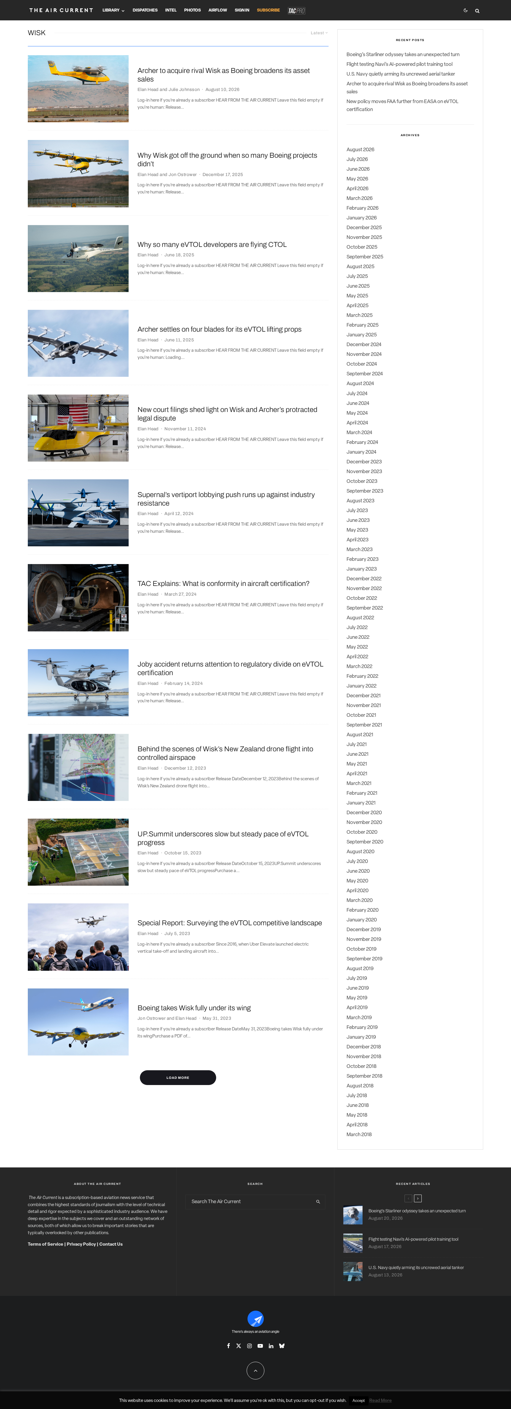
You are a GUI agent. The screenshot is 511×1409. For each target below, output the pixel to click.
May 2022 (357, 647)
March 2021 (359, 783)
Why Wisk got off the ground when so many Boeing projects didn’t (227, 160)
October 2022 (362, 598)
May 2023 (357, 530)
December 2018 (364, 1047)
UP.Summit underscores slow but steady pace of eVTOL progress (223, 838)
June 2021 (357, 754)
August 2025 (360, 266)
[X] (238, 1345)
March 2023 (360, 549)
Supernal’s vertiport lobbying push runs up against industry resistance (226, 499)
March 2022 (359, 666)
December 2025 (364, 227)
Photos (192, 10)
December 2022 (364, 578)
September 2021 (364, 725)
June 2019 (358, 988)
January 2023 (362, 569)
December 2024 (364, 344)
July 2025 (357, 276)
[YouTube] (260, 1345)
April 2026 (357, 188)
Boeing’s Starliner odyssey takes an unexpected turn (403, 54)
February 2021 (362, 793)
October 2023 (362, 481)
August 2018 (360, 1086)
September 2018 (364, 1076)
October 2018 (361, 1066)
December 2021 (364, 695)
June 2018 (358, 1105)
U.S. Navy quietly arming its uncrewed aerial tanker (401, 74)
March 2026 (360, 198)
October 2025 (362, 247)
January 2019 (361, 1037)
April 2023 (357, 540)
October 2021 (361, 715)
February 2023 (363, 559)
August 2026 (360, 149)
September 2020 (365, 842)
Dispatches (145, 10)
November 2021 (364, 705)
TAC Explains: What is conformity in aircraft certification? (224, 583)
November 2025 (364, 237)
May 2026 (357, 179)
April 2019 (357, 1007)
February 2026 (363, 208)
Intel (171, 10)
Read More (380, 1401)
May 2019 (357, 998)
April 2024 (357, 423)
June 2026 (358, 169)
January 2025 (362, 335)
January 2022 (361, 686)
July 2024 (357, 393)
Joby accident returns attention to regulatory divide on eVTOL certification (230, 668)
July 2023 (357, 510)
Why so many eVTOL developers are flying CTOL (212, 244)
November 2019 (364, 939)
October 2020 (362, 832)
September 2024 (365, 374)
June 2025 (358, 286)
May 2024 (357, 413)
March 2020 (360, 900)
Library (111, 10)
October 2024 (362, 364)
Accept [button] (358, 1401)
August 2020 (360, 851)
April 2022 (357, 656)
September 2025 (365, 257)
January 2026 (362, 218)
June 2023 (358, 520)
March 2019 (359, 1017)
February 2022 (362, 676)
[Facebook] (228, 1345)
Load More (178, 1077)
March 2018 (359, 1134)
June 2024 (358, 403)
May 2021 (357, 764)
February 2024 (362, 442)
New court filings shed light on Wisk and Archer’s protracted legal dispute (227, 414)
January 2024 (361, 452)
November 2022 (364, 588)
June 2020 (358, 871)
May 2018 (357, 1115)
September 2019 (364, 959)
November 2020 (364, 822)
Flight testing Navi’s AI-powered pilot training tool (399, 64)
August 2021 (360, 734)
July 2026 (357, 159)
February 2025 (363, 325)
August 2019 (360, 968)
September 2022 (365, 608)
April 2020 (357, 890)
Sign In (242, 10)
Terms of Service (45, 1244)
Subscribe (268, 10)
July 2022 (357, 627)
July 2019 (357, 978)
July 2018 (357, 1095)
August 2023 (360, 501)
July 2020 (357, 861)
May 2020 (357, 881)
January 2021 (361, 803)
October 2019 (361, 949)
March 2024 (359, 432)
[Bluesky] (281, 1345)
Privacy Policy (81, 1244)
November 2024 (364, 354)
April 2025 (357, 305)
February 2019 (362, 1027)
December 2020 (364, 812)
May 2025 (357, 296)
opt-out (317, 1401)
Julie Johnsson (184, 89)
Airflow (217, 10)
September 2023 (365, 491)
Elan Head (148, 89)
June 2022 (358, 637)
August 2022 (360, 617)
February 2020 (363, 910)
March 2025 (360, 315)
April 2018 (357, 1125)
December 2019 (364, 929)
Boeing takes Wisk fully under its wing (194, 1008)
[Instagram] (249, 1345)
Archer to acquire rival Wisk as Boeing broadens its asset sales (224, 75)
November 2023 (364, 471)
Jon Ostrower (183, 174)
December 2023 (364, 462)
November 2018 (364, 1056)
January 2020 (362, 920)
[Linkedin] (271, 1345)
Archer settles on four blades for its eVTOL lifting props (220, 329)
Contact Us (111, 1244)
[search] (318, 1202)
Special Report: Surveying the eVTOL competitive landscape (230, 923)
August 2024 (360, 383)
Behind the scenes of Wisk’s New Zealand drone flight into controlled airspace (225, 753)
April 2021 (357, 773)
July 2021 (357, 744)
